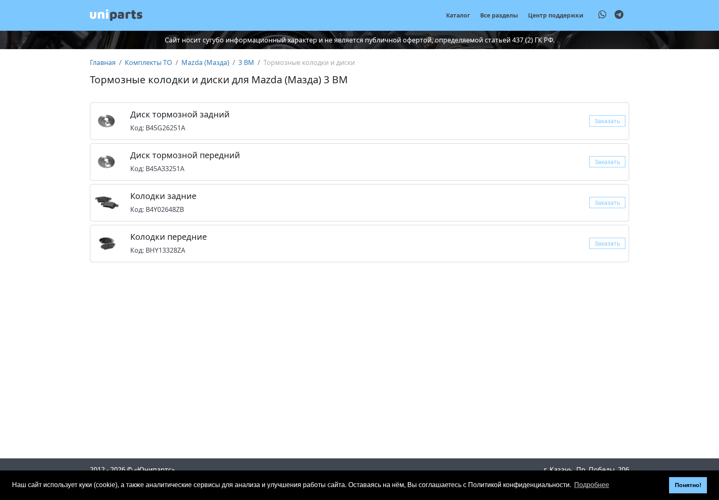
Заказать (607, 121)
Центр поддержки (555, 15)
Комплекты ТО (148, 62)
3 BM (246, 62)
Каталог (458, 15)
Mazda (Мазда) (205, 62)
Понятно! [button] (688, 485)
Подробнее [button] (591, 484)
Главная (103, 62)
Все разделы (499, 15)
